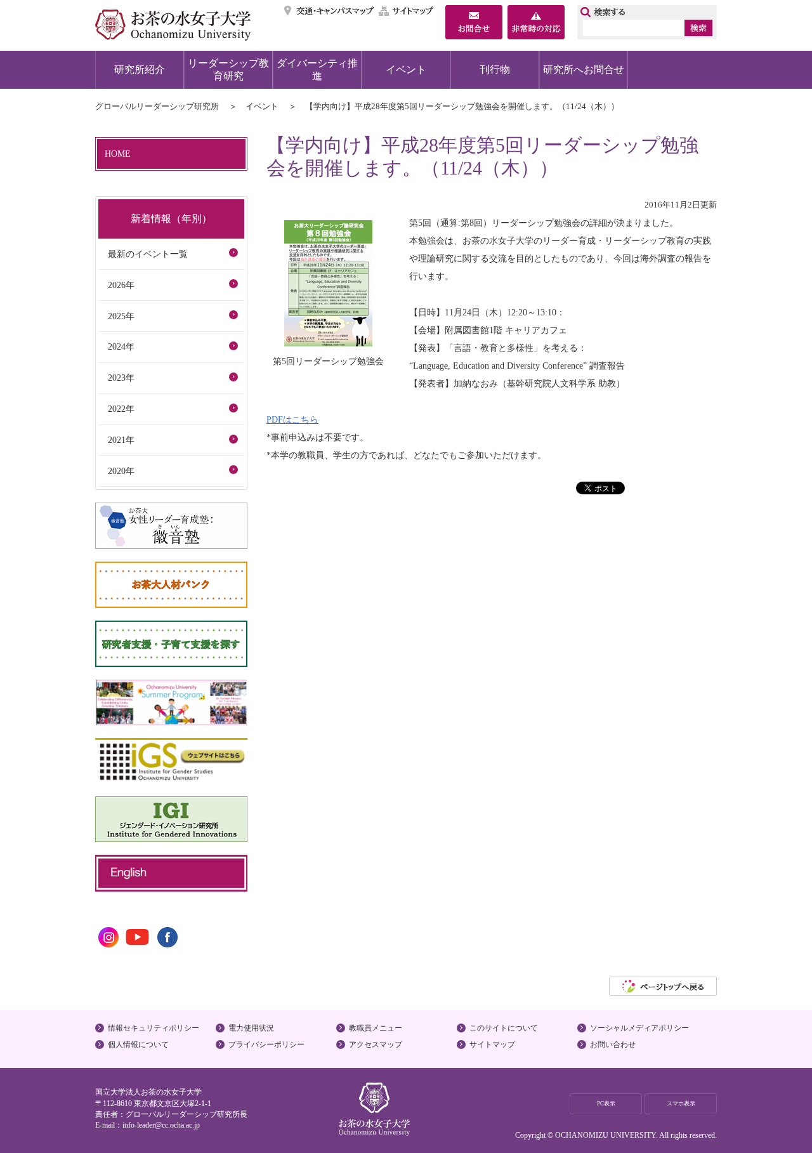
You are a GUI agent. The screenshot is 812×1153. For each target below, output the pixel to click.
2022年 (121, 409)
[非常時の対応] (536, 23)
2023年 (121, 377)
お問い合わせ (613, 1044)
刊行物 (495, 69)
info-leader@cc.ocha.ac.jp (161, 1125)
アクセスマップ (375, 1044)
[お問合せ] (473, 23)
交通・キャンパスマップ (330, 10)
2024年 (121, 346)
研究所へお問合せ (583, 69)
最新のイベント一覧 (148, 254)
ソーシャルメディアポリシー (639, 1028)
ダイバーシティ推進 (317, 69)
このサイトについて (503, 1028)
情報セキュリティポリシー (153, 1028)
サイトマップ (406, 10)
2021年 (121, 440)
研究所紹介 (139, 69)
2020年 (121, 471)
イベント (406, 69)
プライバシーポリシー (266, 1044)
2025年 (121, 316)
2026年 (121, 285)
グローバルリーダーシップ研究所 (157, 106)
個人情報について (138, 1044)
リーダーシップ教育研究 (228, 69)
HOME (118, 153)
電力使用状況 (251, 1028)
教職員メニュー (375, 1028)
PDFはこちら (292, 419)
